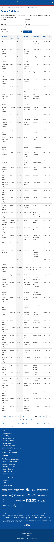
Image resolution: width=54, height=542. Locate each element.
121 (40, 416)
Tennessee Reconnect (8, 475)
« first (4, 416)
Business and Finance (8, 440)
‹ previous (11, 416)
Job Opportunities (7, 458)
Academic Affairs (6, 437)
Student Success (6, 450)
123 (48, 416)
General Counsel (6, 443)
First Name (3, 19)
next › (26, 419)
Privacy (4, 484)
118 (27, 416)
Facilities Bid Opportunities (9, 461)
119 (32, 416)
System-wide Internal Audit (9, 452)
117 (23, 416)
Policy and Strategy (7, 447)
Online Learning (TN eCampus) (10, 469)
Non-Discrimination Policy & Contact (13, 521)
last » (31, 419)
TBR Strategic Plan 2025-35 (9, 471)
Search (4, 482)
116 (18, 416)
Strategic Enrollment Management (11, 449)
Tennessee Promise (7, 473)
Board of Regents (7, 433)
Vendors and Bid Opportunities (10, 459)
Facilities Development (8, 438)
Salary (44, 36)
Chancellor (5, 435)
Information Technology (8, 445)
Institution (3, 29)
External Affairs (6, 442)
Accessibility (5, 480)
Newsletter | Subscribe (8, 466)
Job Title (27, 24)
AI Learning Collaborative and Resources (13, 468)
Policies (4, 463)
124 (20, 419)
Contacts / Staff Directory (9, 464)
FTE (50, 36)
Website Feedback (7, 485)
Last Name (27, 19)
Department (3, 24)
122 (44, 416)
